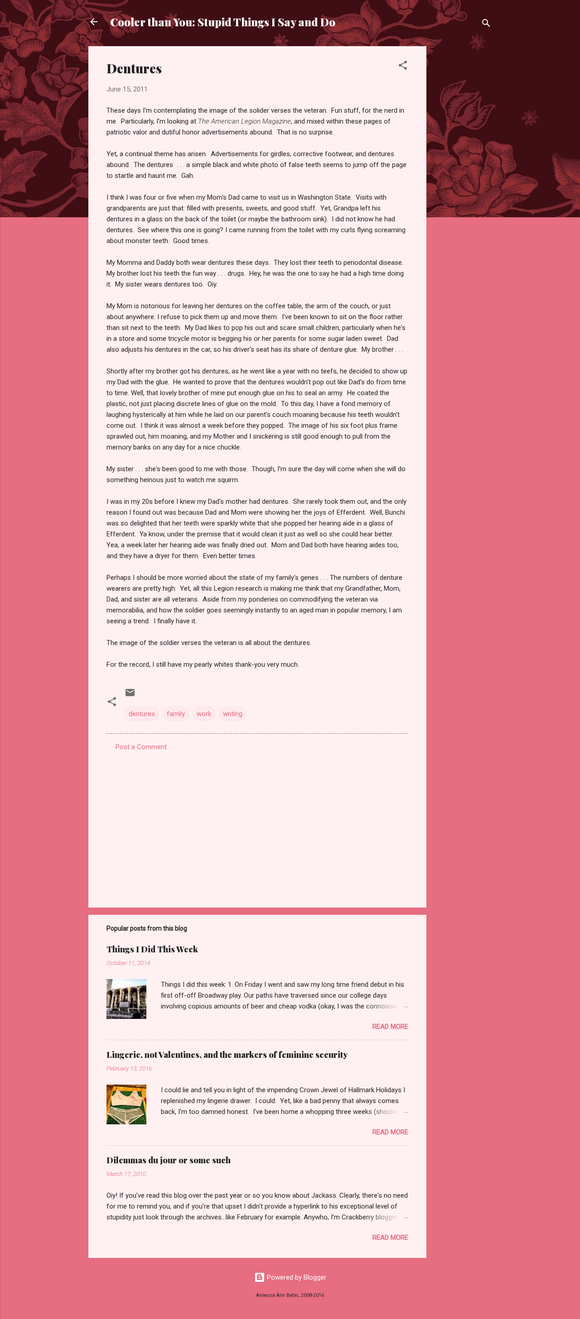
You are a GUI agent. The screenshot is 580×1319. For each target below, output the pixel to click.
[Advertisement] (463, 182)
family (176, 714)
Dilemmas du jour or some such (168, 1160)
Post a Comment (141, 747)
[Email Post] (130, 696)
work (204, 714)
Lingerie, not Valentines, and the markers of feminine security (227, 1054)
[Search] (486, 24)
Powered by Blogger (295, 1277)
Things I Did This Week (152, 949)
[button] (402, 67)
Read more (390, 1027)
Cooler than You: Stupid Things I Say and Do (222, 21)
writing (232, 714)
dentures (142, 714)
